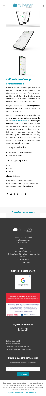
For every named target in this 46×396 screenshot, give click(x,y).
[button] (7, 5)
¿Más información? (31, 393)
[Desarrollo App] (23, 16)
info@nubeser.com (23, 240)
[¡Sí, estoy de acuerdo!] (43, 388)
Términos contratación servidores (18, 349)
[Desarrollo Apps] (23, 41)
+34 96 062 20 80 (23, 243)
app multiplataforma (19, 121)
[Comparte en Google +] (15, 194)
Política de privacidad (13, 341)
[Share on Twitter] (11, 194)
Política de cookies (13, 344)
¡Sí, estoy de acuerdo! (16, 393)
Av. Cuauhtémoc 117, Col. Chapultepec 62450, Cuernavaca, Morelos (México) (23, 254)
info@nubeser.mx (23, 259)
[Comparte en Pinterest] (26, 194)
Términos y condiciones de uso (17, 346)
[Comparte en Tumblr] (22, 194)
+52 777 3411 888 (23, 262)
